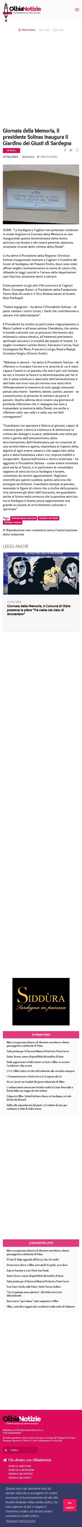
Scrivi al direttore (20, 1466)
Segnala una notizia (21, 1473)
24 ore (46, 30)
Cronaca (11, 150)
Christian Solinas (12, 522)
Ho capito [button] (70, 1505)
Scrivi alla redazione (21, 1470)
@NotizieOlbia (49, 157)
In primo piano (41, 1035)
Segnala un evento (20, 1477)
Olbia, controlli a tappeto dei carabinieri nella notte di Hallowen (41, 1306)
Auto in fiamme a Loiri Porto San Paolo (28, 1270)
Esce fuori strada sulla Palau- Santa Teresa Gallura (34, 1287)
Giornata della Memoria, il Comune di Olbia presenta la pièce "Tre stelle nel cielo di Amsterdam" (38, 610)
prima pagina (28, 30)
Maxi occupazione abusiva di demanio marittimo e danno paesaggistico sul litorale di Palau (38, 1044)
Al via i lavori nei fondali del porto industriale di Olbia (35, 1082)
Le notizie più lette (41, 1243)
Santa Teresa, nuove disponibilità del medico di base (35, 1056)
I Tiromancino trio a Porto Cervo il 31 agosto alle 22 (34, 1076)
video (61, 30)
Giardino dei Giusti (48, 518)
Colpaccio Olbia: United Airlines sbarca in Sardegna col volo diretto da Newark (39, 1098)
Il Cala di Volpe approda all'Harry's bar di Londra (33, 1259)
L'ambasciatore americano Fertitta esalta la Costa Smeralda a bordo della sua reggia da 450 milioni (40, 1089)
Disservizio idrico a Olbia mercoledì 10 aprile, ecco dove (37, 1265)
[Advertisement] (41, 81)
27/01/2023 (10, 157)
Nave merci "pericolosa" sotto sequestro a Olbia (32, 1301)
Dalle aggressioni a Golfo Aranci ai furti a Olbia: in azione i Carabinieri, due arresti (38, 1064)
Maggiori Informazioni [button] (20, 1521)
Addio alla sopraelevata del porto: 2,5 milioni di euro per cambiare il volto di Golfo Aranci (37, 1107)
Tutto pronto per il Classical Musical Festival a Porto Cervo (38, 1051)
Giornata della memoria (24, 518)
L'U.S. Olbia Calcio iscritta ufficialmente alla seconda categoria (41, 1071)
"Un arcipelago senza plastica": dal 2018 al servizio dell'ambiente (34, 1294)
